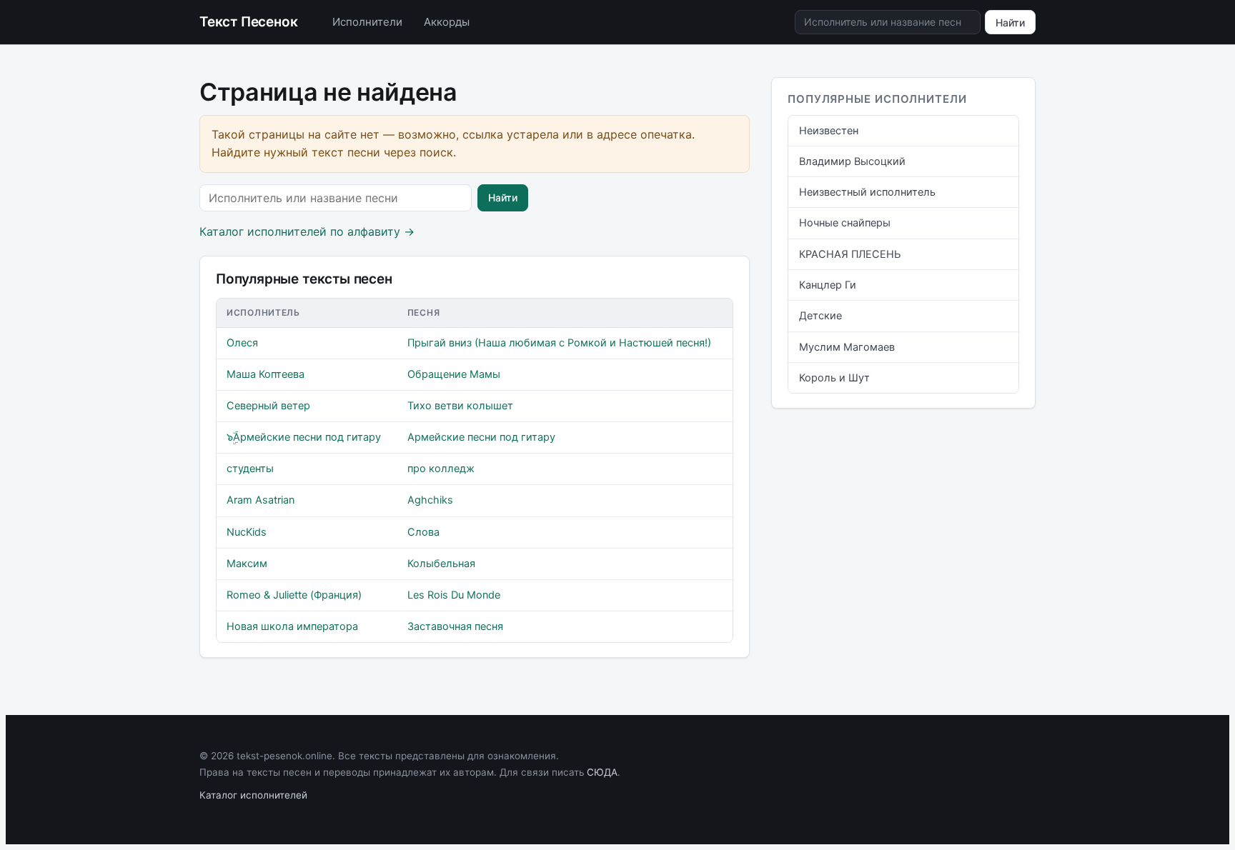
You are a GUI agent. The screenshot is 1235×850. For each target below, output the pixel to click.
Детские (820, 315)
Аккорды (447, 22)
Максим (247, 563)
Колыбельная (441, 563)
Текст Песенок (248, 22)
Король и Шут (834, 377)
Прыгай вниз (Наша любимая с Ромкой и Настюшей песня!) (559, 342)
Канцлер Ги (827, 285)
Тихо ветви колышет (460, 405)
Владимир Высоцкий (852, 161)
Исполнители (367, 22)
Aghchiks (430, 500)
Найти (1010, 22)
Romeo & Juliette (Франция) (294, 595)
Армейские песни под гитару (481, 437)
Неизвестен (828, 130)
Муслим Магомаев (847, 347)
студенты (250, 468)
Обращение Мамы (453, 374)
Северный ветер (268, 405)
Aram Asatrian (260, 500)
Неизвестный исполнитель (867, 192)
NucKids (247, 532)
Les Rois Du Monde (453, 595)
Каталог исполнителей (253, 795)
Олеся (242, 342)
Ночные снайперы (845, 222)
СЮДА (602, 772)
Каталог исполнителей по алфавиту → (307, 231)
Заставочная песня (455, 626)
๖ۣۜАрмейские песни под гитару (304, 437)
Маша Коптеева (265, 374)
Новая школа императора (292, 626)
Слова (423, 532)
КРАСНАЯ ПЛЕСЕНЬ (850, 254)
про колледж (441, 468)
